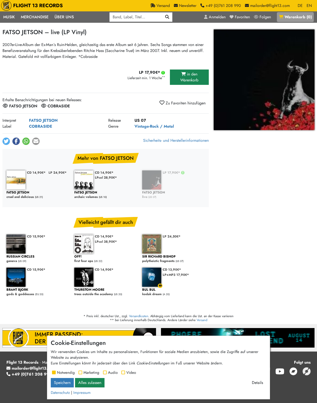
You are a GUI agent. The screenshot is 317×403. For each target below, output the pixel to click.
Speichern (62, 382)
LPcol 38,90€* (106, 241)
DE (300, 5)
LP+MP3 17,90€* (176, 274)
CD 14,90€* (36, 172)
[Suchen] (167, 17)
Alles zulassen (89, 382)
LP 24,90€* (58, 172)
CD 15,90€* (36, 236)
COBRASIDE (40, 126)
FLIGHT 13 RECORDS (38, 5)
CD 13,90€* (172, 269)
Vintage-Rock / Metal (154, 126)
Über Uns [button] (64, 17)
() (298, 17)
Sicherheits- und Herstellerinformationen (176, 140)
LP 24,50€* (172, 236)
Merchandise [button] (35, 17)
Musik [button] (9, 17)
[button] (6, 141)
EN (309, 5)
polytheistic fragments (159, 259)
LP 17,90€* (172, 172)
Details (257, 382)
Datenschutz (60, 392)
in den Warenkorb (189, 77)
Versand (202, 320)
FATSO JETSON (43, 120)
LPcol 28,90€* (106, 177)
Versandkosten (138, 316)
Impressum (82, 392)
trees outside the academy (93, 292)
